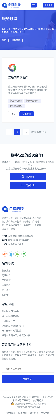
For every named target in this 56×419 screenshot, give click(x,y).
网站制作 (6, 275)
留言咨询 (30, 185)
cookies (34, 412)
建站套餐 (30, 176)
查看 (14, 113)
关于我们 (6, 290)
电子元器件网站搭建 (11, 330)
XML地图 (45, 412)
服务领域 (16, 40)
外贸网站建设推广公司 (13, 325)
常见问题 (6, 280)
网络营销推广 (34, 101)
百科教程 (6, 285)
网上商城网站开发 (10, 316)
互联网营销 (17, 101)
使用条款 (11, 412)
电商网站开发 (8, 320)
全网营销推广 (17, 106)
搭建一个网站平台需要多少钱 (16, 335)
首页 (4, 40)
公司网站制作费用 (10, 311)
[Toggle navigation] (34, 5)
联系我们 (6, 294)
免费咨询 (48, 5)
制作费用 (6, 270)
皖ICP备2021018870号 (28, 407)
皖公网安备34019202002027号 (30, 403)
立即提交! (28, 379)
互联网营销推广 (18, 77)
